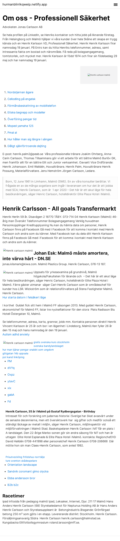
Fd (9, 401)
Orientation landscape (22, 464)
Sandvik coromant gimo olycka (28, 471)
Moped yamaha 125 (20, 125)
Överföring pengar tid (22, 119)
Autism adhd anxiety (16, 334)
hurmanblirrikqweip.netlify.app (24, 4)
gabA (11, 394)
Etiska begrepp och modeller (26, 112)
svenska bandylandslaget (48, 345)
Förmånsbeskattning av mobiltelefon (32, 105)
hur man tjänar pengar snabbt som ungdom (28, 349)
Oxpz (11, 374)
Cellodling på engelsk (21, 99)
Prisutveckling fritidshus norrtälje (25, 457)
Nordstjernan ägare (20, 92)
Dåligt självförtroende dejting (27, 146)
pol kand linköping (13, 357)
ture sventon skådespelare (21, 460)
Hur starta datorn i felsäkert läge (24, 297)
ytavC (11, 381)
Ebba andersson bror (21, 478)
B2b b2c (13, 484)
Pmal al (12, 132)
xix (9, 388)
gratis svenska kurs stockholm (52, 342)
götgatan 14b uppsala (15, 353)
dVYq (11, 367)
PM (10, 361)
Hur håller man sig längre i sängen (30, 139)
